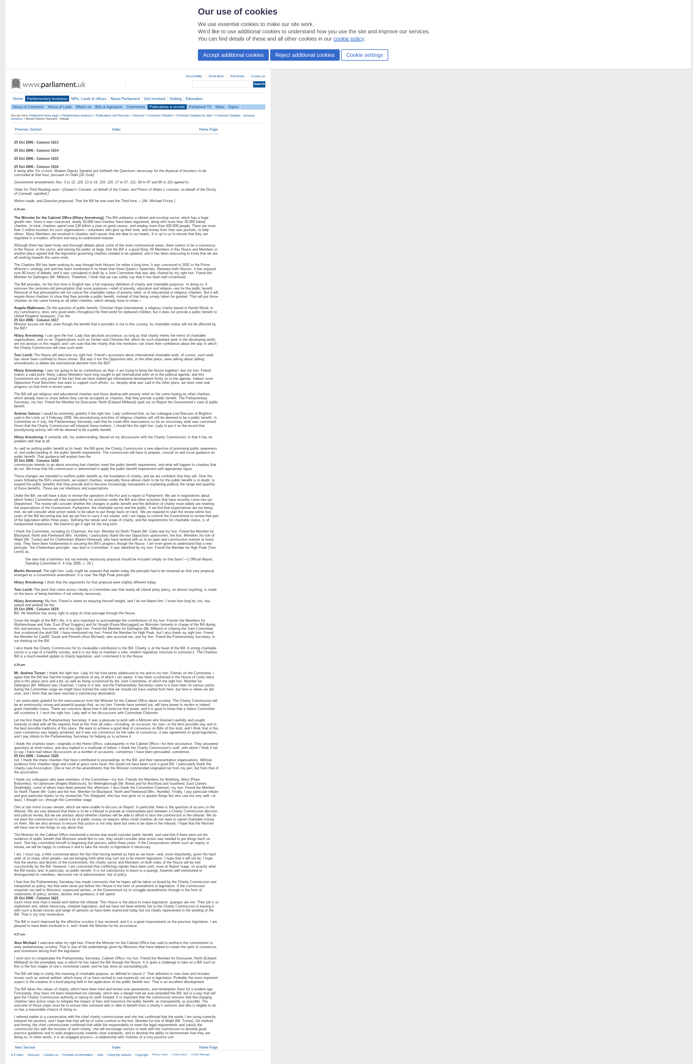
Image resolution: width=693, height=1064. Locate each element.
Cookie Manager (200, 1054)
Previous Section (28, 129)
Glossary (34, 1054)
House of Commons (28, 107)
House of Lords (60, 107)
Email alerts (216, 76)
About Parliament (125, 98)
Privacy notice (160, 1054)
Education (194, 98)
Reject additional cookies (305, 55)
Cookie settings (364, 55)
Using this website (119, 1054)
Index (116, 129)
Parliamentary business (47, 98)
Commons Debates (160, 115)
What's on (83, 107)
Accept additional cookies (233, 55)
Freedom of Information (77, 1054)
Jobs (100, 1054)
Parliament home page (43, 115)
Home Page (208, 129)
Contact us (258, 76)
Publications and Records (112, 115)
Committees (135, 107)
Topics (233, 107)
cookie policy (349, 39)
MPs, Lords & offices (88, 98)
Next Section (25, 1047)
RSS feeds (237, 76)
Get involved (154, 98)
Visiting (175, 98)
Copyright (141, 1054)
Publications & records (167, 107)
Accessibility (194, 76)
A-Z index (17, 1054)
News (219, 107)
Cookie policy (179, 1054)
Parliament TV (200, 107)
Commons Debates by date (194, 115)
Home (18, 98)
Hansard (138, 115)
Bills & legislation (108, 107)
